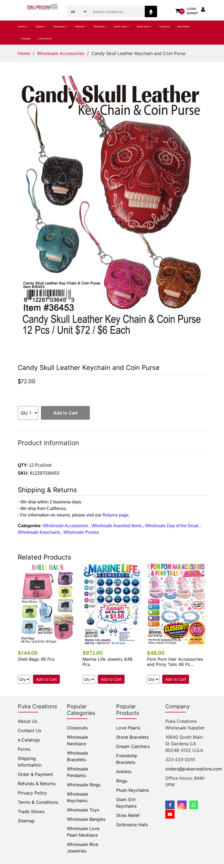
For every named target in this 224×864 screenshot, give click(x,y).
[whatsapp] (193, 805)
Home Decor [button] (121, 26)
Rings (121, 781)
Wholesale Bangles (86, 819)
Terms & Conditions (38, 802)
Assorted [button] (80, 26)
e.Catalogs (29, 740)
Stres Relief (128, 815)
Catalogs (25, 38)
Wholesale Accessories (60, 53)
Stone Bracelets (132, 737)
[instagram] (182, 805)
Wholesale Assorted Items (117, 525)
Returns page (115, 515)
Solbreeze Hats (132, 824)
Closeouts (164, 26)
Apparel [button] (40, 26)
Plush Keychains (132, 790)
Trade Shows (45, 38)
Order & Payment (35, 774)
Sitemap (26, 821)
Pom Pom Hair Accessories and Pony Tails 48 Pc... (175, 661)
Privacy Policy (32, 793)
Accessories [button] (59, 26)
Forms (24, 749)
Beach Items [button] (143, 26)
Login (191, 9)
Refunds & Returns (36, 783)
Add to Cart (65, 413)
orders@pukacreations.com (193, 769)
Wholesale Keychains (39, 532)
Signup (192, 13)
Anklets (123, 771)
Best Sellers (183, 26)
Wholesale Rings (84, 784)
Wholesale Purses (81, 532)
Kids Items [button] (99, 26)
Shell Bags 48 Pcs (36, 659)
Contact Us (29, 730)
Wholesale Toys (83, 810)
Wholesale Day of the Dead (171, 525)
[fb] (170, 805)
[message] (170, 814)
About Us (27, 721)
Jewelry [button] (22, 26)
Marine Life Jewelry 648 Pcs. (107, 661)
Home (24, 53)
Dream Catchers (133, 746)
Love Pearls (128, 727)
